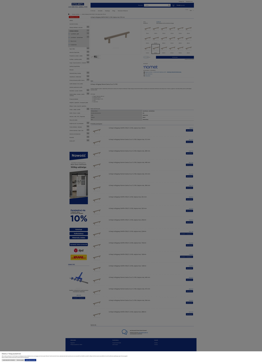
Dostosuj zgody (20, 360)
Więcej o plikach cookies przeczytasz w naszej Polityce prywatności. (15, 357)
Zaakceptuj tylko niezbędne (9, 360)
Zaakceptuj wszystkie (30, 360)
